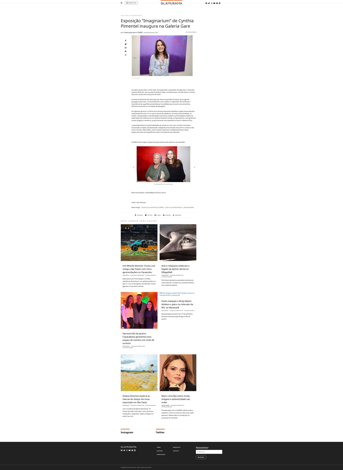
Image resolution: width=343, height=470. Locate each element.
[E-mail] (125, 48)
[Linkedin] (125, 51)
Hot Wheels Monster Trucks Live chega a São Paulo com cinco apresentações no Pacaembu (139, 269)
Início (122, 15)
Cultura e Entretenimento (133, 15)
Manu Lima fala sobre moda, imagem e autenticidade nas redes (175, 399)
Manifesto (176, 447)
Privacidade (161, 454)
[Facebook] (125, 41)
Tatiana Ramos (126, 275)
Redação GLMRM (165, 405)
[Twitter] (125, 44)
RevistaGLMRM (189, 207)
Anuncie (160, 451)
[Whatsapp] (125, 55)
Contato (176, 451)
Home (159, 447)
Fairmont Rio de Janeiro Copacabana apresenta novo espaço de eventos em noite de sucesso (138, 338)
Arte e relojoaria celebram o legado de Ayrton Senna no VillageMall (175, 269)
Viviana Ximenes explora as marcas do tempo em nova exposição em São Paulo (136, 399)
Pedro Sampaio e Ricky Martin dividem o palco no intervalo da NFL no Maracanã (177, 304)
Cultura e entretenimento (173, 207)
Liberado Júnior (165, 275)
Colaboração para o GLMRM (133, 32)
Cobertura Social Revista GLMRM (152, 207)
